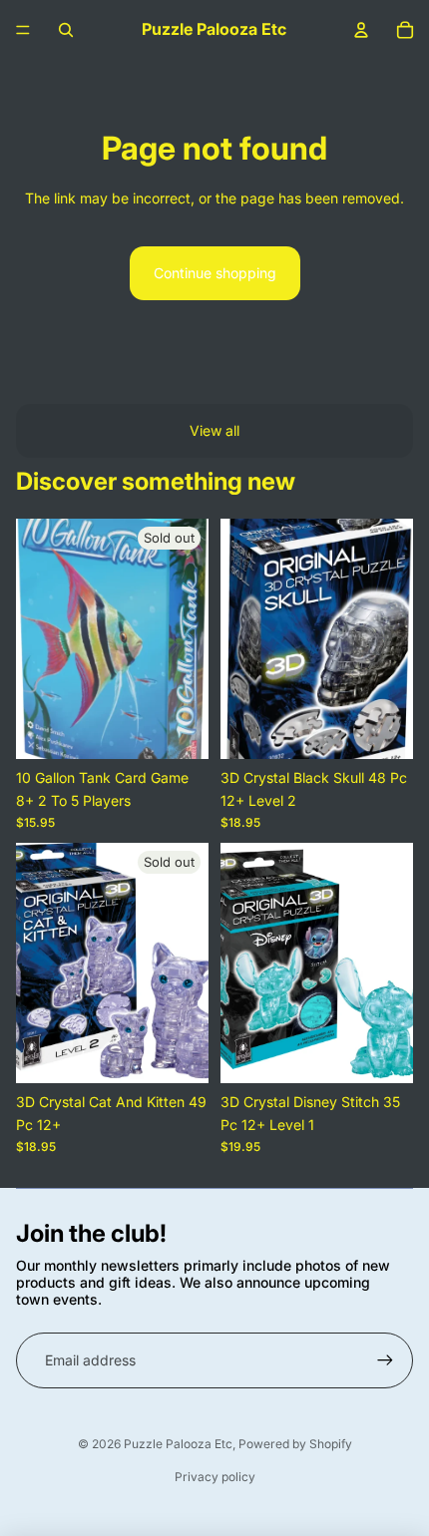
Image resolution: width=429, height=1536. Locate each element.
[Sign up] (385, 1360)
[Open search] (66, 30)
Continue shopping (215, 272)
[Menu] (23, 30)
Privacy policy (215, 1476)
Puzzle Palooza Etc (178, 1443)
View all (214, 430)
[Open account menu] (361, 30)
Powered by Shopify (295, 1443)
